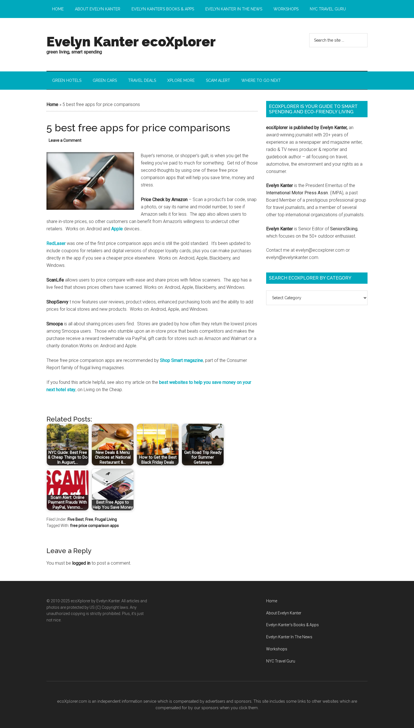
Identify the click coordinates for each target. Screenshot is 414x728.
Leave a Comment (65, 140)
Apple (117, 228)
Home (52, 104)
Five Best (76, 519)
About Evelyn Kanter (283, 613)
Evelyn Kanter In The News (289, 637)
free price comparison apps (94, 525)
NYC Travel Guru (280, 661)
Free (89, 519)
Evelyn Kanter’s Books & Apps (292, 625)
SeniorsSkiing (343, 228)
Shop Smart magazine (181, 360)
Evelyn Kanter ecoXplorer (131, 41)
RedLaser (56, 243)
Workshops (276, 649)
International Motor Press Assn (297, 192)
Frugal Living (106, 519)
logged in (81, 563)
